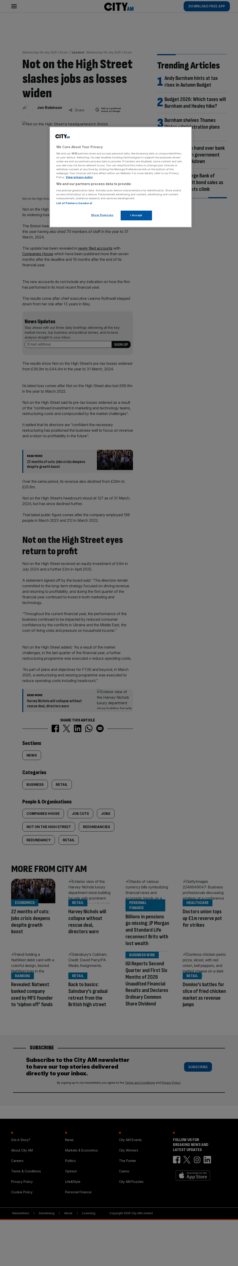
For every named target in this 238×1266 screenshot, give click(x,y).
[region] (120, 177)
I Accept (136, 215)
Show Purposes (102, 215)
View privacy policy (79, 177)
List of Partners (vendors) (74, 203)
